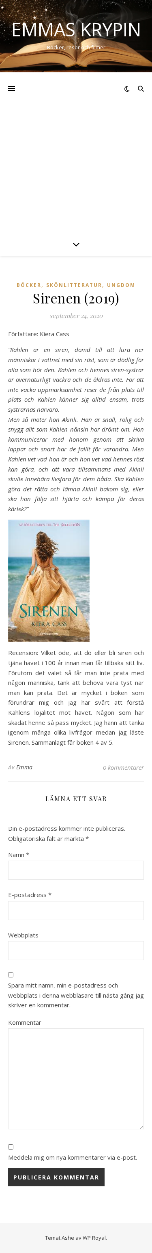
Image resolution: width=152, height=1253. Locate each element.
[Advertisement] (76, 152)
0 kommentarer (123, 767)
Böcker (29, 285)
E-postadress (29, 895)
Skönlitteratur (74, 285)
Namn (18, 855)
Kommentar (24, 1022)
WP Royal (94, 1237)
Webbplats (23, 935)
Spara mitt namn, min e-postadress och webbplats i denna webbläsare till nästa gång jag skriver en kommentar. (76, 995)
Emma (24, 767)
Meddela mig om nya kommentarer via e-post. (72, 1157)
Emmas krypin (76, 29)
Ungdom (121, 285)
